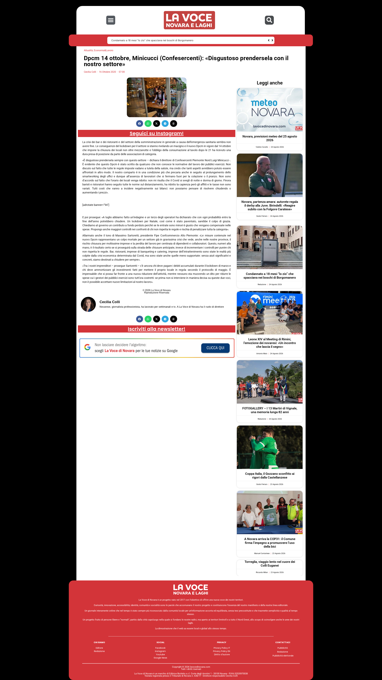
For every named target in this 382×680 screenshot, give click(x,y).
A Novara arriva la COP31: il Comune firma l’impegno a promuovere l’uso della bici (269, 542)
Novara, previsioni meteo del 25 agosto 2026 (269, 138)
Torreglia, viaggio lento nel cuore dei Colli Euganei (270, 563)
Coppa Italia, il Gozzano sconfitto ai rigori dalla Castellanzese (269, 475)
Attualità (88, 50)
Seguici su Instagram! (157, 133)
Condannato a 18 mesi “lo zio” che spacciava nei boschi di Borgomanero (152, 40)
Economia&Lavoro (103, 50)
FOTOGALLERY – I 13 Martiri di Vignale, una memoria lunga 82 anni (269, 410)
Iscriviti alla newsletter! (156, 329)
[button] (110, 20)
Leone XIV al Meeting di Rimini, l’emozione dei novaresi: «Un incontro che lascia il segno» (270, 343)
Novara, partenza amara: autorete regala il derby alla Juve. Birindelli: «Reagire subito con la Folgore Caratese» (269, 205)
